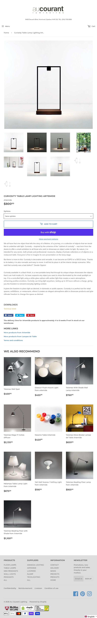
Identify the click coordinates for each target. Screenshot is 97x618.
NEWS (53, 571)
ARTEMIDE (31, 568)
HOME (53, 580)
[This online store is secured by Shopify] (27, 611)
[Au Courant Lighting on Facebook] (75, 595)
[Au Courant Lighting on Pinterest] (82, 595)
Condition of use (51, 588)
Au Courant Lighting (18, 602)
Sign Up (88, 579)
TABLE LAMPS (10, 568)
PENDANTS (9, 577)
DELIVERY (54, 568)
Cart (93, 26)
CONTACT (54, 565)
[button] (90, 616)
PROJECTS (54, 574)
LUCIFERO (31, 571)
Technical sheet (10, 309)
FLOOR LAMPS (10, 565)
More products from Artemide (17, 333)
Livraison (38, 588)
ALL (5, 580)
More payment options (48, 239)
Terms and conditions (13, 340)
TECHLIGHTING (33, 577)
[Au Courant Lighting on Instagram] (89, 595)
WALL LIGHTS (10, 574)
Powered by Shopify (38, 602)
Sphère (7, 211)
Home (6, 33)
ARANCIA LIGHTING (35, 565)
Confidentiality (10, 588)
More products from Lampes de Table (20, 336)
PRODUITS (54, 577)
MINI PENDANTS (11, 571)
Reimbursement (25, 588)
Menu (7, 26)
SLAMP (30, 574)
